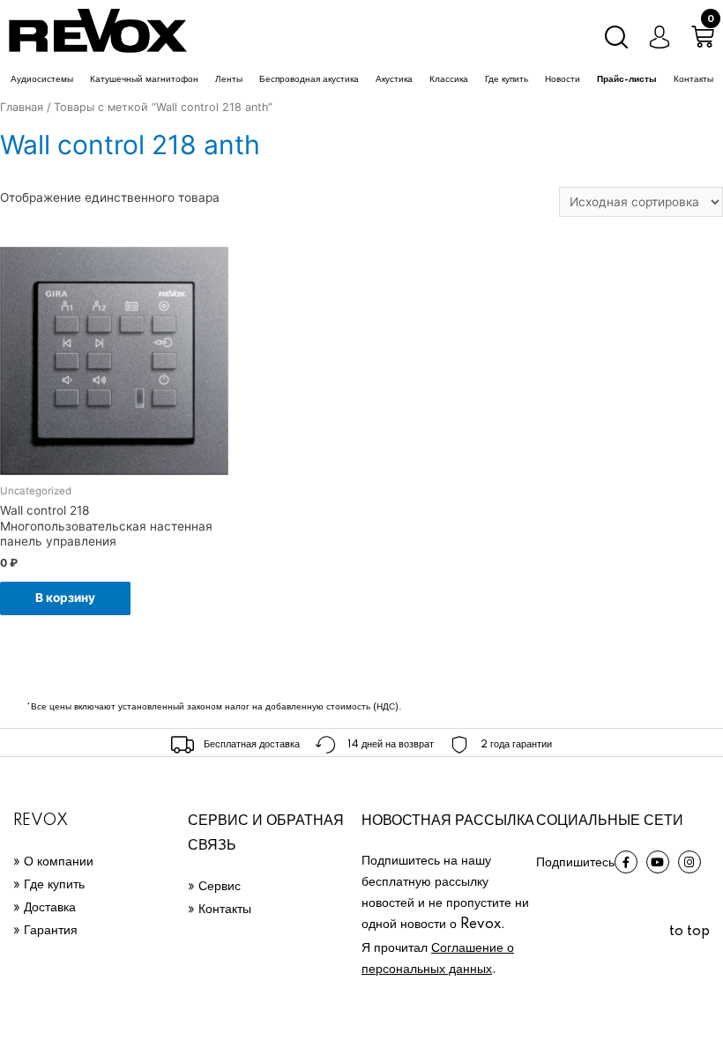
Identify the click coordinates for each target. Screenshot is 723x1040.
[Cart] (702, 37)
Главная (21, 107)
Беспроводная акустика (309, 79)
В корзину (65, 598)
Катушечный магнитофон (144, 79)
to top (689, 932)
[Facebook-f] (626, 862)
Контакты (693, 79)
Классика (448, 79)
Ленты (228, 79)
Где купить (506, 79)
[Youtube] (657, 862)
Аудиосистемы (42, 79)
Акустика (394, 79)
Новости (562, 79)
